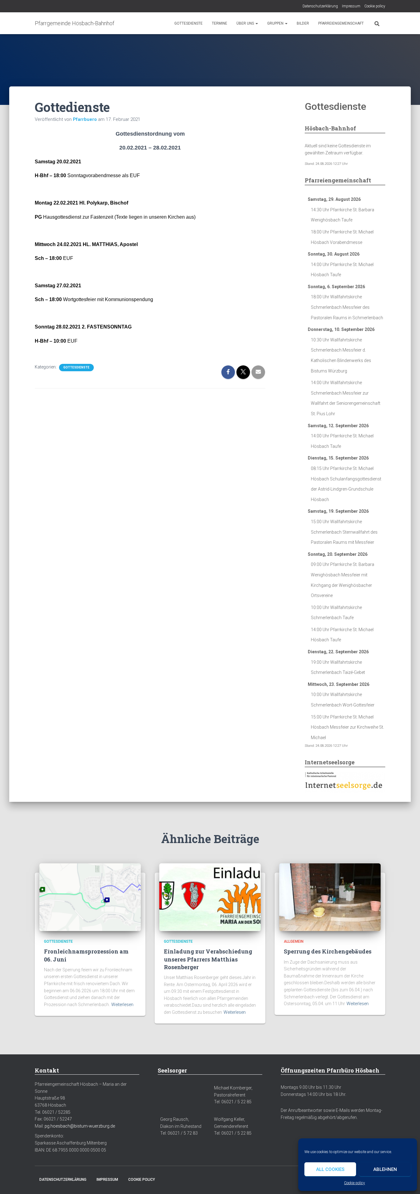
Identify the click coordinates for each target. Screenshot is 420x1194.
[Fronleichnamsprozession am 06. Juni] (90, 896)
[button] (256, 23)
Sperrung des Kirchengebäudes (327, 951)
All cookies (330, 1169)
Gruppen (275, 23)
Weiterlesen (122, 1004)
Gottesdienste (188, 23)
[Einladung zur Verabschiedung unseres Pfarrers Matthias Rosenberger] (210, 896)
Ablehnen (385, 1169)
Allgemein (293, 941)
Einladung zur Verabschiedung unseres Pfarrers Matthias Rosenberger (208, 959)
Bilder (303, 23)
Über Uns (245, 23)
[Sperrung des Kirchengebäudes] (330, 896)
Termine (219, 23)
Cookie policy (354, 1183)
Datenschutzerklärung (320, 6)
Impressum (351, 6)
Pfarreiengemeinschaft (341, 23)
